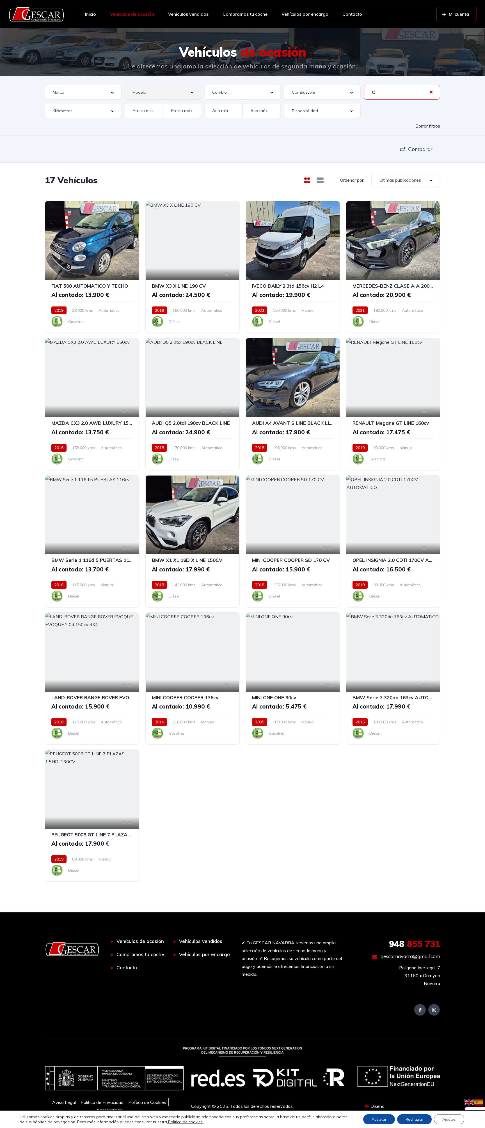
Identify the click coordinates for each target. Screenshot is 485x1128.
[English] (469, 1101)
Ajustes (449, 1119)
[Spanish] (479, 1101)
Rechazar (414, 1119)
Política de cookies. (185, 1121)
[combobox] (83, 92)
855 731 (414, 943)
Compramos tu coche (245, 14)
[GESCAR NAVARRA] (36, 14)
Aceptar (379, 1119)
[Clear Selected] (431, 92)
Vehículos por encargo (305, 14)
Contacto (352, 14)
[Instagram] (434, 1010)
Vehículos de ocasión (132, 14)
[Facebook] (420, 1010)
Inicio (90, 14)
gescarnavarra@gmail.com (409, 956)
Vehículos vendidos (188, 14)
